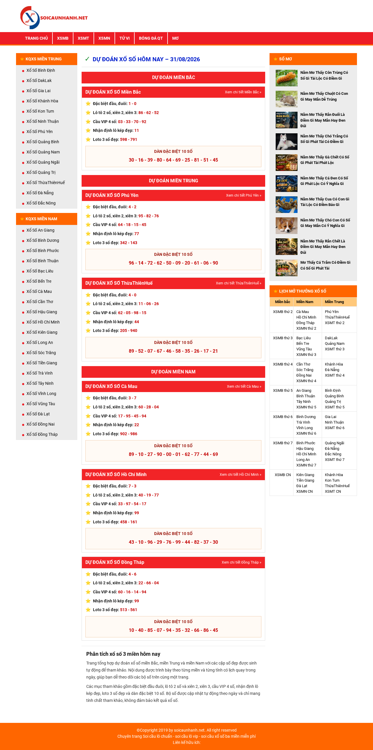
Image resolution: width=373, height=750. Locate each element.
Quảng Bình (334, 396)
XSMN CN (304, 491)
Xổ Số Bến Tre (39, 281)
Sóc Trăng (304, 370)
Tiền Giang (305, 480)
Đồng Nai (304, 375)
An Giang (303, 390)
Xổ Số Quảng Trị (41, 172)
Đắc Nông (333, 454)
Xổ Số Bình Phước (43, 250)
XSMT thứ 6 (334, 428)
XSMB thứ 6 (283, 417)
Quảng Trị (333, 401)
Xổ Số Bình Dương (43, 240)
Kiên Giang (305, 475)
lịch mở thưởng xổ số (302, 291)
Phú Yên (332, 312)
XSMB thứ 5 (283, 390)
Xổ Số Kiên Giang (42, 332)
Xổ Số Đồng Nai (40, 424)
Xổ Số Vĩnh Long (41, 393)
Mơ (175, 38)
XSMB (62, 38)
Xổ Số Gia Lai (38, 90)
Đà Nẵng (332, 370)
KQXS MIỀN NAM (41, 218)
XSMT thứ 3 (334, 349)
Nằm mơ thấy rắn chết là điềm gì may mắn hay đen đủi (322, 247)
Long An (303, 459)
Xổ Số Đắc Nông (41, 203)
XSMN (104, 38)
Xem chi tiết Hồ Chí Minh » (240, 475)
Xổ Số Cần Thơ (40, 301)
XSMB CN (283, 475)
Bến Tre (302, 343)
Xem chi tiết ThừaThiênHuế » (238, 283)
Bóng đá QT (151, 38)
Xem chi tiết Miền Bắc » (243, 92)
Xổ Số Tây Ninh (40, 383)
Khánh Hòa (334, 364)
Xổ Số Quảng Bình (43, 141)
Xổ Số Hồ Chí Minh (43, 322)
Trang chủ (36, 38)
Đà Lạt (301, 486)
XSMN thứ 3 (306, 354)
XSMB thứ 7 (283, 443)
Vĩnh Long (304, 428)
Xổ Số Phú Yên (40, 131)
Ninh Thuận (334, 422)
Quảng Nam (334, 343)
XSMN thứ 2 (306, 328)
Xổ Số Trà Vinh (40, 373)
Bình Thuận (305, 396)
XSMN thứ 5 (306, 407)
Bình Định (333, 390)
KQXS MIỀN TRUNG (44, 59)
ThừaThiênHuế (337, 317)
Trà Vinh (303, 422)
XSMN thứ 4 (306, 381)
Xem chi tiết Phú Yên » (243, 195)
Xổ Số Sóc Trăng (41, 352)
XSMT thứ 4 (334, 375)
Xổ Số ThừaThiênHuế (46, 182)
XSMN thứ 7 (306, 465)
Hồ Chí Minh (306, 317)
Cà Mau (302, 312)
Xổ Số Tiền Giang (42, 363)
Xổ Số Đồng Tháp (42, 434)
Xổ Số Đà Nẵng (40, 192)
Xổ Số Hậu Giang (42, 312)
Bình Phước (305, 443)
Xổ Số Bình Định (41, 70)
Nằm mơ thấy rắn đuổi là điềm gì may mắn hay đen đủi (322, 120)
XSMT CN (333, 491)
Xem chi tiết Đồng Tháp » (241, 562)
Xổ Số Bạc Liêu (40, 271)
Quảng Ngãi (334, 443)
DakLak (331, 338)
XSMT (83, 38)
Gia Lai (330, 417)
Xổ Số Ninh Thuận (43, 121)
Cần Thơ (303, 364)
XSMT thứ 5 (334, 407)
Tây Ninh (303, 401)
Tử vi (124, 38)
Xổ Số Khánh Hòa (42, 101)
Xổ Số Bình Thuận (43, 260)
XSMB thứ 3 (283, 338)
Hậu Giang (305, 448)
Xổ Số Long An (40, 342)
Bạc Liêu (303, 338)
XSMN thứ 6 (306, 433)
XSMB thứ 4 (283, 364)
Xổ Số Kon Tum (40, 111)
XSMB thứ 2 (283, 312)
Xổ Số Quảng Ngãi (43, 162)
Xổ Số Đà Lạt (38, 414)
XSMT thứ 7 (334, 459)
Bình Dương (306, 417)
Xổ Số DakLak (39, 80)
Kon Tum (332, 480)
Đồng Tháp (305, 323)
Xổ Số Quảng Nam (43, 152)
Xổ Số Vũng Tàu (41, 403)
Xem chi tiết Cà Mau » (244, 386)
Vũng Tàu (304, 349)
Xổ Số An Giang (40, 230)
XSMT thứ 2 (334, 323)
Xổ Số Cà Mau (39, 291)
